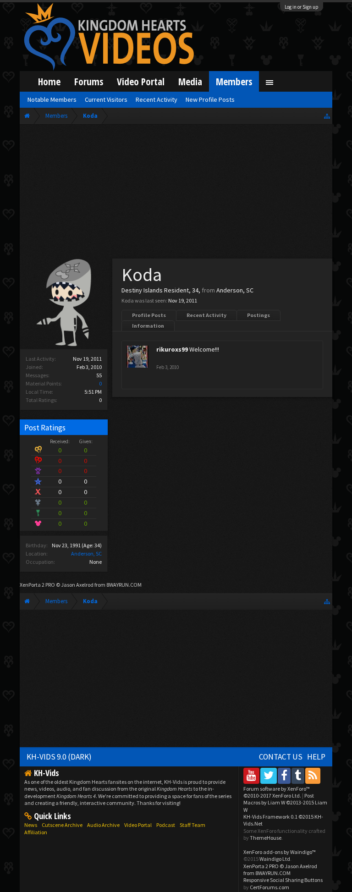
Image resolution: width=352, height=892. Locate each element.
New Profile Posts (210, 99)
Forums (88, 81)
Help (316, 757)
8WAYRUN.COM (124, 584)
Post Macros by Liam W (285, 802)
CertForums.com (269, 887)
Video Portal (141, 81)
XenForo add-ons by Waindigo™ (279, 851)
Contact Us (280, 757)
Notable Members (52, 99)
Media (190, 81)
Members (234, 81)
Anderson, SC (86, 553)
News (30, 824)
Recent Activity (206, 315)
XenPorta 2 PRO (37, 584)
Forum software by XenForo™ (276, 792)
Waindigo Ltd (274, 858)
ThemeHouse (265, 837)
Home (49, 81)
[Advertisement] (176, 193)
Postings (258, 315)
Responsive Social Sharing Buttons (283, 879)
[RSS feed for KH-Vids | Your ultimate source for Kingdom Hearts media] (312, 775)
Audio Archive (103, 824)
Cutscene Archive (62, 824)
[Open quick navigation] (327, 116)
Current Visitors (106, 99)
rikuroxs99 (172, 349)
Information (148, 325)
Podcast (165, 824)
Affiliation (35, 832)
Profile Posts (149, 315)
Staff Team (192, 824)
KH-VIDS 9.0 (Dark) (59, 757)
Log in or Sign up (302, 7)
